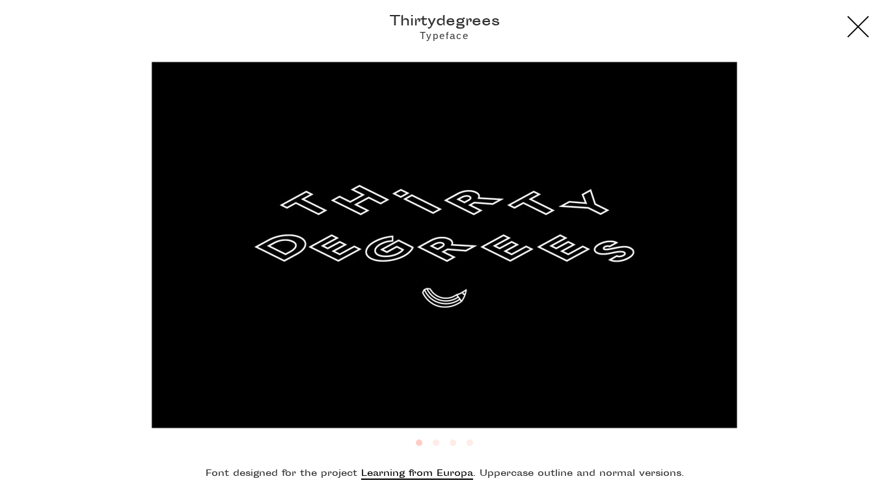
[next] (800, 250)
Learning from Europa (417, 474)
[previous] (89, 250)
